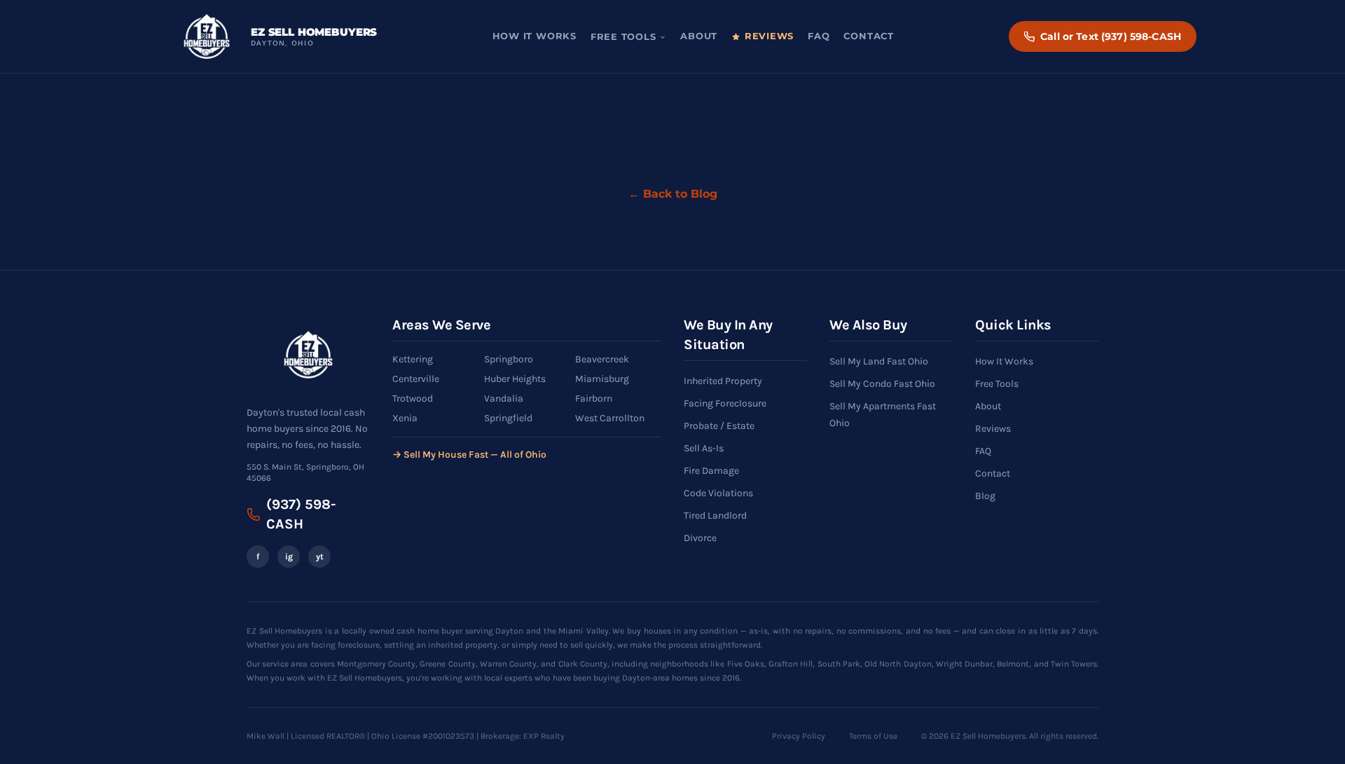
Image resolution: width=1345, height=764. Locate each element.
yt (320, 556)
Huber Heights (515, 379)
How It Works (534, 36)
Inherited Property (723, 381)
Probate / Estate (719, 426)
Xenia (405, 418)
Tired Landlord (715, 515)
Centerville (415, 379)
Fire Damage (711, 471)
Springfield (508, 418)
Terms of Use (873, 736)
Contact (868, 36)
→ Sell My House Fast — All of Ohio (469, 455)
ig (289, 556)
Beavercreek (602, 359)
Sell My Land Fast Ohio (878, 361)
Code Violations (718, 493)
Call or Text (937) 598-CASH (1110, 36)
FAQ (818, 36)
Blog (985, 496)
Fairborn (593, 398)
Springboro (508, 359)
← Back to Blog (672, 193)
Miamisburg (602, 379)
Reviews (769, 36)
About (698, 36)
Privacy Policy (798, 736)
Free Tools (623, 37)
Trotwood (412, 398)
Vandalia (503, 398)
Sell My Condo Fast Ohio (882, 384)
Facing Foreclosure (725, 403)
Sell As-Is (704, 448)
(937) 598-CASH (301, 514)
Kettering (412, 359)
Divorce (700, 538)
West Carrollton (609, 418)
